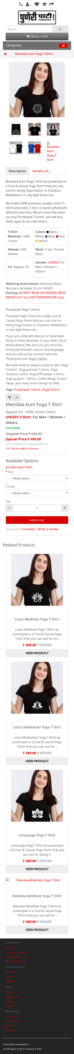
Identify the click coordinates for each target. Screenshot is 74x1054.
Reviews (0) (41, 171)
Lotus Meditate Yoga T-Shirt (37, 619)
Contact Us (11, 972)
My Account (11, 1016)
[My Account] (28, 5)
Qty (8, 501)
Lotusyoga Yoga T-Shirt (37, 835)
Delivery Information (16, 952)
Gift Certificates (13, 996)
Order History (13, 1021)
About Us (10, 947)
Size (10, 472)
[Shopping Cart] (44, 5)
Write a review (48, 529)
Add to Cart (37, 520)
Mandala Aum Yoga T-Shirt (34, 54)
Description (17, 171)
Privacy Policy (12, 956)
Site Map (10, 981)
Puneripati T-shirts (27, 390)
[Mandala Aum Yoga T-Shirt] (37, 90)
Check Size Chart (20, 467)
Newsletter (11, 1030)
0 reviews (28, 529)
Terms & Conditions (15, 961)
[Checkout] (51, 5)
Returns (9, 976)
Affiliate (9, 1001)
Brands (9, 992)
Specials (9, 1005)
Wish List (10, 1025)
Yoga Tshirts (51, 390)
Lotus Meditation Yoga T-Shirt (37, 727)
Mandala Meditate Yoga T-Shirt (37, 896)
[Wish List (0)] (37, 5)
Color (11, 486)
